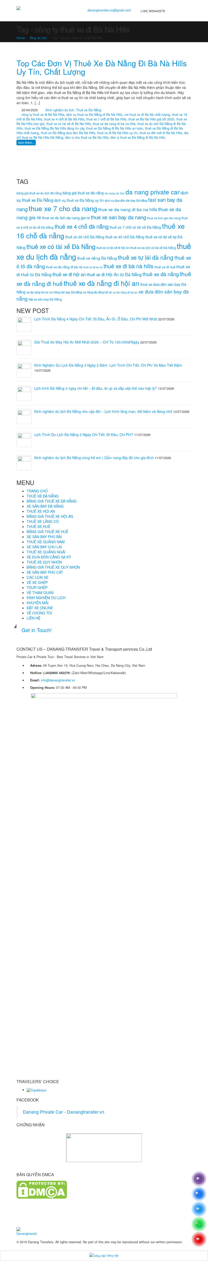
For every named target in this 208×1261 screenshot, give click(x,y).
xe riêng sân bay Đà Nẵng (65, 292)
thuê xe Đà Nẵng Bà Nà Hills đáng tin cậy (54, 128)
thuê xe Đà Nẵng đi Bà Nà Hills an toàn (114, 128)
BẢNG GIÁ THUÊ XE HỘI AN (50, 516)
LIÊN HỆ (33, 617)
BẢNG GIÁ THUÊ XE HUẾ (47, 531)
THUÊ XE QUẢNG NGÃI (46, 551)
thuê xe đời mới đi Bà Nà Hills (161, 133)
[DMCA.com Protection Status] (41, 1189)
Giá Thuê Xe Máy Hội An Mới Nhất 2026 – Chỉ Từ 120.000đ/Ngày (86, 342)
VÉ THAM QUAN (40, 592)
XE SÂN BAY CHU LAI (44, 546)
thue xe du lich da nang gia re (66, 217)
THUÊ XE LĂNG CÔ (43, 521)
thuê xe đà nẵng (161, 274)
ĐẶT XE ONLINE (40, 607)
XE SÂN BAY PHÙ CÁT (45, 572)
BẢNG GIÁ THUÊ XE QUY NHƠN (53, 567)
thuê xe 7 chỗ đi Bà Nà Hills (106, 119)
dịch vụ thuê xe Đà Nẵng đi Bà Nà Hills (94, 114)
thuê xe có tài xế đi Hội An (112, 248)
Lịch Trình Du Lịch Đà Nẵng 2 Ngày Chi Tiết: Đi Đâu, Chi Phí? (83, 434)
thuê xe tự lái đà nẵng (146, 257)
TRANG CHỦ (37, 490)
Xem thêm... (26, 142)
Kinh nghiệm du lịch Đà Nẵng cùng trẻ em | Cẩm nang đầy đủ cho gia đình (94, 457)
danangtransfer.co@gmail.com (109, 10)
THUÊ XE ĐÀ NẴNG (43, 496)
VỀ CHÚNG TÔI (39, 612)
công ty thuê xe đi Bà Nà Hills (43, 114)
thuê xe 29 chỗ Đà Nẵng (84, 236)
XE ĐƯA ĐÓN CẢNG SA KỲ (49, 556)
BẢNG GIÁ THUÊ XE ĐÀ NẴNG (52, 501)
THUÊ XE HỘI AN (41, 511)
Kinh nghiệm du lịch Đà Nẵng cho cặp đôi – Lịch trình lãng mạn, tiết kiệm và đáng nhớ (103, 411)
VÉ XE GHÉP (37, 582)
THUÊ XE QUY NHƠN (44, 562)
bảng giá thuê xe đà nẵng (83, 192)
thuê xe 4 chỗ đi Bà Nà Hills (64, 119)
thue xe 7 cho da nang (63, 208)
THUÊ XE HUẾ (38, 526)
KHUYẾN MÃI (37, 602)
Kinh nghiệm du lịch (60, 110)
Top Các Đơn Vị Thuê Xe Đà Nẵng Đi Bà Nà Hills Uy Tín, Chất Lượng (101, 67)
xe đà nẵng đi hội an (125, 292)
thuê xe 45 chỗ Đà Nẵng (124, 236)
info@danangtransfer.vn (58, 680)
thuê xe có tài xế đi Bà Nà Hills (68, 123)
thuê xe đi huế (164, 266)
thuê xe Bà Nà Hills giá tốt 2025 (151, 119)
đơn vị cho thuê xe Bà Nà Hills (87, 137)
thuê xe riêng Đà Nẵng (97, 258)
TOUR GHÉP (37, 587)
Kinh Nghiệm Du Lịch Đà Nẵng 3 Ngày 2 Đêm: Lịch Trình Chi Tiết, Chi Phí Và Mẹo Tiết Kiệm (108, 365)
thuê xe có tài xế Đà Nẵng (60, 246)
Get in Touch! (37, 630)
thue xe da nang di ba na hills (114, 123)
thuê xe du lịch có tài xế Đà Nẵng (153, 247)
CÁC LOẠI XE (37, 577)
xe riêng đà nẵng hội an (97, 292)
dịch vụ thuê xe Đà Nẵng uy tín (79, 200)
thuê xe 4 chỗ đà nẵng (82, 226)
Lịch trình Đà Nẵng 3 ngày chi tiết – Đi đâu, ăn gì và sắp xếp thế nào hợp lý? (95, 388)
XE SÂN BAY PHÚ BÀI (44, 536)
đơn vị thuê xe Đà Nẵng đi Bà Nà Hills (138, 137)
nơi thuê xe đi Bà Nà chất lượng (147, 114)
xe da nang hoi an (37, 292)
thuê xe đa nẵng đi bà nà (64, 266)
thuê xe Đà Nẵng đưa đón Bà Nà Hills (68, 133)
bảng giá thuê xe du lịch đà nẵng (39, 193)
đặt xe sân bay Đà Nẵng (45, 299)
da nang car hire (115, 193)
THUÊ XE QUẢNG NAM (46, 541)
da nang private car (153, 191)
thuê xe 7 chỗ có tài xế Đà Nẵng (135, 227)
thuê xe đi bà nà (92, 267)
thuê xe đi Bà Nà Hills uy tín (117, 133)
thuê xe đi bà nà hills (128, 266)
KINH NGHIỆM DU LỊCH (46, 597)
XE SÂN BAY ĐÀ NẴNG (45, 506)
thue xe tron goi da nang (164, 218)
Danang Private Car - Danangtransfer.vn (63, 1112)
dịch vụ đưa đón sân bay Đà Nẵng (126, 200)
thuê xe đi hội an (69, 274)
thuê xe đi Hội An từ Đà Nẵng (114, 274)
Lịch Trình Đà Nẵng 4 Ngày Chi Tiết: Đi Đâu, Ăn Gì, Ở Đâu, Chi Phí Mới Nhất (95, 318)
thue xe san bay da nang (118, 217)
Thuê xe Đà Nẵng (88, 110)
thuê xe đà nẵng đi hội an (101, 283)
